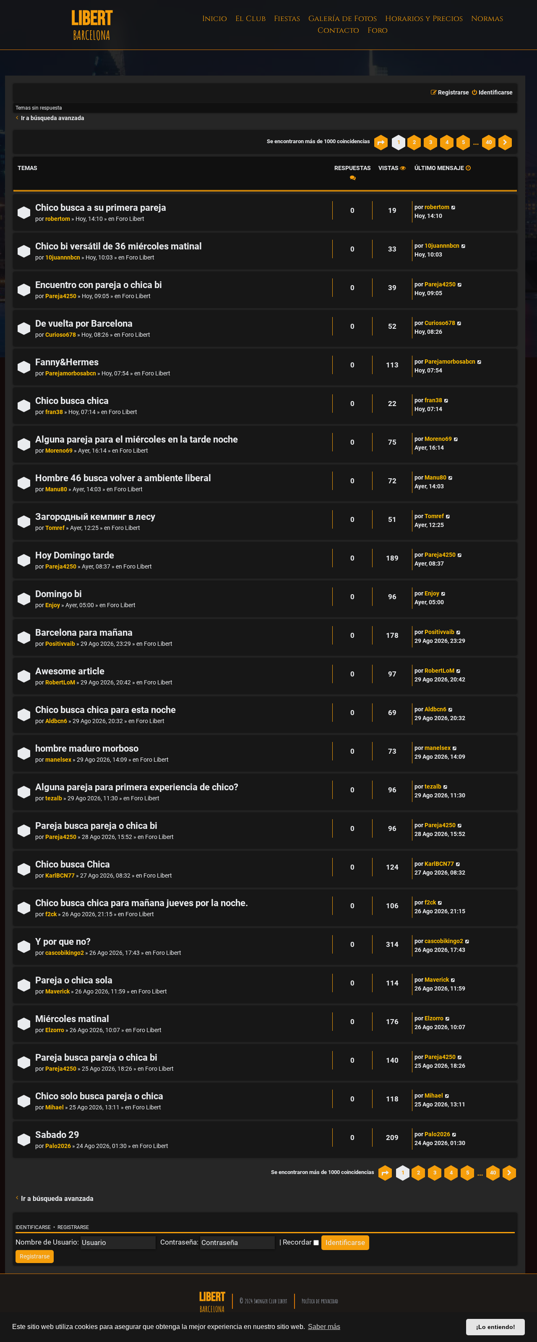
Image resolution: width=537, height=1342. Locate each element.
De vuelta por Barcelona (84, 323)
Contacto (338, 30)
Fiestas (287, 18)
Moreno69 (59, 450)
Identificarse (33, 1227)
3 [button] (430, 142)
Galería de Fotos (342, 18)
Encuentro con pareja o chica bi (98, 285)
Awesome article (69, 671)
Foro (378, 30)
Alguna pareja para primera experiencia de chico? (136, 787)
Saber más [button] (324, 1326)
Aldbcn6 (56, 721)
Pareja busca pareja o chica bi (96, 825)
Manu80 (56, 489)
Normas (487, 18)
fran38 (54, 412)
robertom (57, 219)
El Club (250, 18)
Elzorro (54, 1030)
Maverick (57, 991)
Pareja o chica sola (73, 980)
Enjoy (52, 605)
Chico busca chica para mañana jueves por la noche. (141, 903)
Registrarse (73, 1227)
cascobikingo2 (64, 953)
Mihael (54, 1107)
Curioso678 (60, 334)
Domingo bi (58, 594)
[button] (381, 142)
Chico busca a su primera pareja (100, 207)
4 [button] (447, 142)
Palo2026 (58, 1146)
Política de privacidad (320, 1301)
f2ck (51, 914)
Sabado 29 (57, 1135)
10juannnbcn (62, 257)
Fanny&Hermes (67, 362)
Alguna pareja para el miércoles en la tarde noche (136, 439)
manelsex (58, 759)
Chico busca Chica (72, 864)
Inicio (214, 18)
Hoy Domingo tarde (74, 555)
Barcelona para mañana (84, 632)
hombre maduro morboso (86, 748)
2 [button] (414, 142)
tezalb (53, 798)
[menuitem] (492, 93)
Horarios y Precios (424, 18)
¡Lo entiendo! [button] (495, 1327)
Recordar (298, 1242)
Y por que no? (63, 941)
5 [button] (463, 142)
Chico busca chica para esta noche (105, 710)
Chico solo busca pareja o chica (99, 1096)
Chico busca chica (72, 401)
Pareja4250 (60, 296)
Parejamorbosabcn (70, 373)
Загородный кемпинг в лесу (95, 516)
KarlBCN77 (60, 875)
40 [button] (489, 142)
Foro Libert (130, 219)
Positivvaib (60, 643)
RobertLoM (60, 682)
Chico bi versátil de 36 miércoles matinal (118, 246)
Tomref (55, 528)
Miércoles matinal (72, 1019)
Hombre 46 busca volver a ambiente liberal (123, 478)
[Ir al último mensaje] (453, 207)
